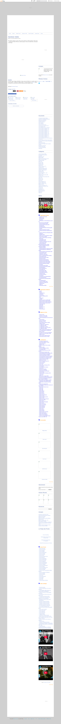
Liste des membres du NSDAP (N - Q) (44, 134)
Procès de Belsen (42, 550)
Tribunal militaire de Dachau (43, 580)
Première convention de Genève (44, 601)
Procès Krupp (41, 577)
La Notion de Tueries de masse (44, 615)
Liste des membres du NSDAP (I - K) (44, 132)
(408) (43, 174)
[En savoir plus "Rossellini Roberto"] (45, 501)
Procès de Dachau (42, 554)
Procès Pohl (41, 579)
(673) (43, 168)
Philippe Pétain (44, 430)
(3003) (41, 156)
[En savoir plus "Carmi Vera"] (41, 501)
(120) (43, 186)
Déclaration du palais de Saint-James (45, 599)
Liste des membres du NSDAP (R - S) (44, 135)
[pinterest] (34, 0)
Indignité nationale (42, 614)
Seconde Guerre (37, 33)
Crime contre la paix (42, 610)
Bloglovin (39, 83)
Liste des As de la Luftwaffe (42, 124)
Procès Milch (41, 578)
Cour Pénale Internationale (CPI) (44, 606)
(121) (43, 185)
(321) (41, 178)
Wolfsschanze (40, 148)
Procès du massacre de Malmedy (44, 572)
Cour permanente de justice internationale (45, 607)
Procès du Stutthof (42, 574)
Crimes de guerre (42, 613)
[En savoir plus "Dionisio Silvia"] (41, 497)
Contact (42, 33)
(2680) (41, 157)
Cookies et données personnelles (42, 718)
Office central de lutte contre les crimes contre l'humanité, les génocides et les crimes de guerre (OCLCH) (45, 617)
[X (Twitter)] (33, 0)
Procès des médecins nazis (43, 556)
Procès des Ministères (42, 568)
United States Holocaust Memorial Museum (44, 515)
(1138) (42, 159)
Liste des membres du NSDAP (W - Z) (44, 137)
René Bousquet (44, 448)
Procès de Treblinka (42, 564)
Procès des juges (42, 566)
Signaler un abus (33, 718)
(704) (41, 167)
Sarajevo (13, 33)
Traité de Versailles (31, 33)
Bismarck (33, 82)
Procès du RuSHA (42, 573)
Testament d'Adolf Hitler (42, 146)
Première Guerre (18, 33)
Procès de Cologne (42, 553)
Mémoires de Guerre (15, 718)
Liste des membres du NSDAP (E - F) (44, 130)
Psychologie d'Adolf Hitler (42, 145)
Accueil (10, 33)
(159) (42, 183)
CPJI (39, 608)
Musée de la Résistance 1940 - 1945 (43, 520)
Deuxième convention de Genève (44, 602)
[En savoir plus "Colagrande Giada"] (50, 497)
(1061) (41, 160)
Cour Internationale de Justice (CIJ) (44, 605)
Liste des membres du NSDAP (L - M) (44, 133)
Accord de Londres (42, 587)
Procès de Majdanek (42, 561)
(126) (41, 184)
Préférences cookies (49, 718)
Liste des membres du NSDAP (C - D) (44, 129)
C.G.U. (36, 718)
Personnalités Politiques (14, 86)
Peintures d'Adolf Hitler (42, 142)
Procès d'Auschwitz (42, 548)
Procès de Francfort (42, 549)
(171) (42, 181)
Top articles (25, 718)
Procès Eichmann (42, 557)
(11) (40, 192)
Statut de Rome (41, 621)
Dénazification (41, 600)
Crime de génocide (42, 612)
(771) (42, 166)
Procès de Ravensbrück (43, 563)
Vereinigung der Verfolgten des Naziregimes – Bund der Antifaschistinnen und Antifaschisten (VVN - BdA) (46, 624)
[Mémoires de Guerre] (41, 70)
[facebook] (31, 0)
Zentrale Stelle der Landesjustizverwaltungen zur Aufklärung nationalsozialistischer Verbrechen (45, 627)
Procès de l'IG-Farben (42, 560)
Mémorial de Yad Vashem (42, 516)
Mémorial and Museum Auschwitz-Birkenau (44, 518)
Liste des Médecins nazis (42, 126)
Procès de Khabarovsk (42, 558)
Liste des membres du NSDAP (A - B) (44, 128)
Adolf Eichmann (44, 468)
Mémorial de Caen (41, 519)
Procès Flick (41, 575)
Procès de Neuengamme (43, 562)
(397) (41, 175)
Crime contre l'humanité (43, 609)
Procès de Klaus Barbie (42, 559)
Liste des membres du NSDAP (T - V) (44, 136)
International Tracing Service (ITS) (43, 514)
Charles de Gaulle (44, 479)
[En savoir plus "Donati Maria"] (45, 497)
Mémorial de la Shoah (42, 517)
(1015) (40, 161)
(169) (42, 182)
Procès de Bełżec (42, 551)
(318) (41, 179)
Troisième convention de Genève (44, 603)
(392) (44, 176)
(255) (40, 180)
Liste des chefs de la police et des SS (44, 125)
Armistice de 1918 (24, 33)
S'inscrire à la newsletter (12, 93)
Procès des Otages (42, 569)
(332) (40, 177)
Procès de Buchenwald (42, 552)
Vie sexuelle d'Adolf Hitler (42, 147)
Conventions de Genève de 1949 (44, 596)
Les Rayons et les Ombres (46, 682)
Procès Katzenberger (42, 576)
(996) (41, 163)
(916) (41, 164)
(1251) (44, 158)
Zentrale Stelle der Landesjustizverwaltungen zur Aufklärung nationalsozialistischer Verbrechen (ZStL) (45, 523)
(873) (41, 165)
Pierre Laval (44, 439)
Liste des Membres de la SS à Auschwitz (44, 127)
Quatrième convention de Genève (44, 604)
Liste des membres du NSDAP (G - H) (44, 131)
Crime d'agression (42, 611)
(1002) (41, 162)
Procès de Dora (41, 555)
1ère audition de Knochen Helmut (43, 118)
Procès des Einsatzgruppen (43, 565)
